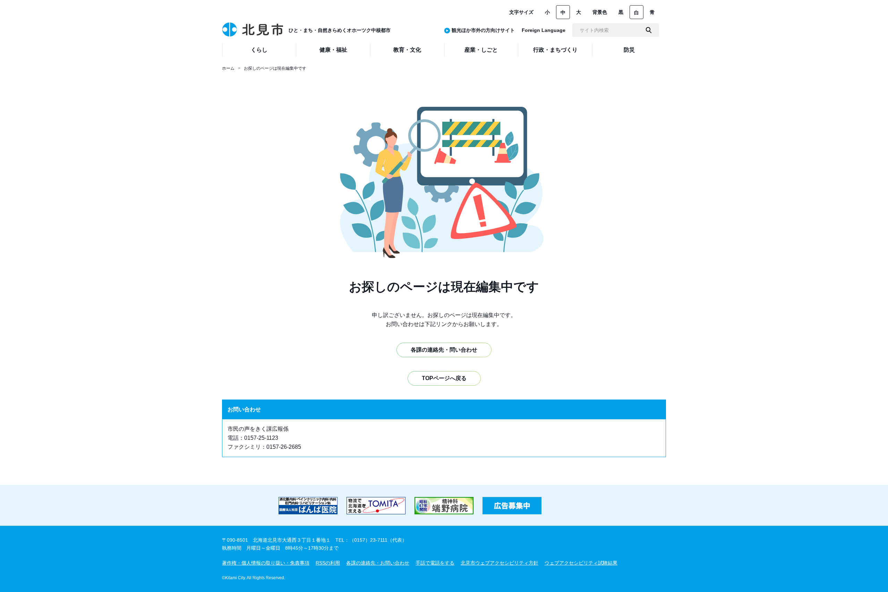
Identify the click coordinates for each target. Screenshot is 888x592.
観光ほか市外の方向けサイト (483, 30)
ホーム (228, 68)
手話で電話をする (435, 563)
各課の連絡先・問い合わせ (444, 350)
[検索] (648, 30)
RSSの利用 (328, 563)
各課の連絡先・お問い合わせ (377, 563)
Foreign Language (543, 30)
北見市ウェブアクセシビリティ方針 (499, 563)
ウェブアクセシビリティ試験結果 (581, 563)
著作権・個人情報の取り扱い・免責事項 (265, 563)
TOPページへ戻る (444, 378)
